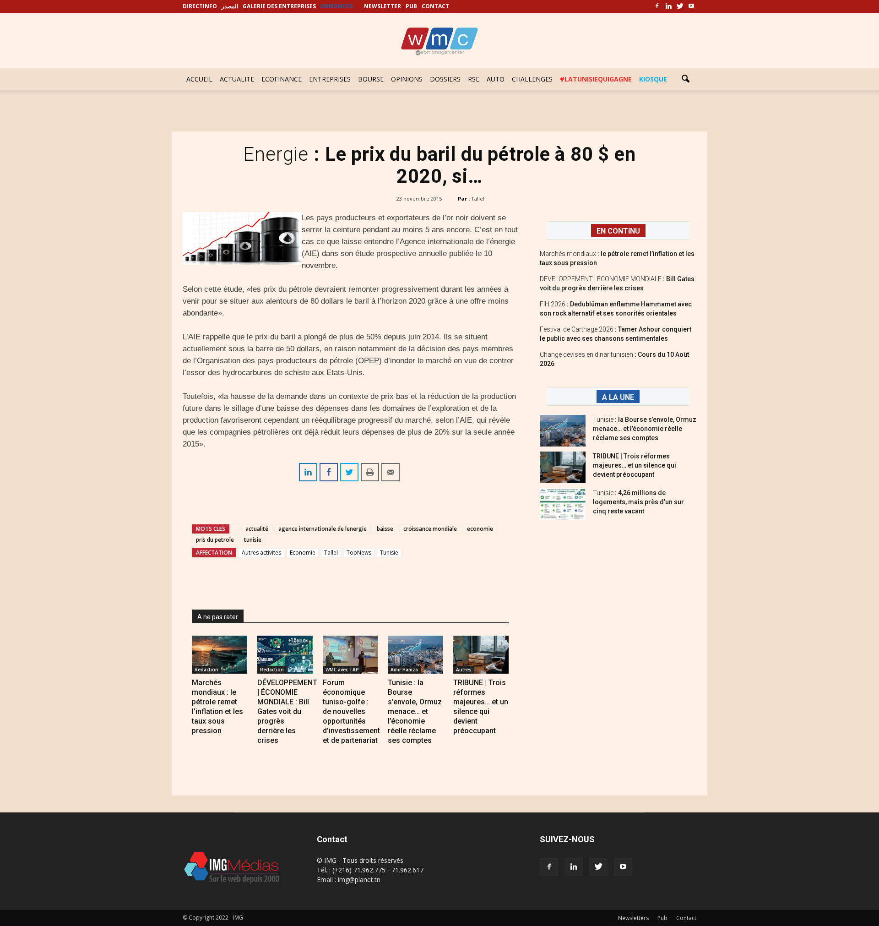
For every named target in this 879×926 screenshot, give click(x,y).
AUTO (496, 79)
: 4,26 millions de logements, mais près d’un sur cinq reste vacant (638, 502)
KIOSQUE (653, 79)
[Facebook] (657, 6)
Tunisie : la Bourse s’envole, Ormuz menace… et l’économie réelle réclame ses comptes (415, 711)
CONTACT (435, 6)
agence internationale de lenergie (322, 529)
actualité (256, 529)
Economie (302, 552)
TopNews (359, 552)
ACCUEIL (199, 79)
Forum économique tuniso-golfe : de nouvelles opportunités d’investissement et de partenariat (351, 711)
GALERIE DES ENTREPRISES (279, 6)
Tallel (477, 198)
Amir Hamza (404, 669)
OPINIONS (407, 79)
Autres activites (261, 552)
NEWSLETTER (382, 6)
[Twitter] (680, 6)
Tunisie (389, 552)
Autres (464, 669)
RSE (473, 79)
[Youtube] (691, 6)
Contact (686, 918)
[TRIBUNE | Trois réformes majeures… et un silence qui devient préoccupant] (481, 655)
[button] (685, 79)
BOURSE (371, 79)
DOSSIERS (445, 79)
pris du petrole (215, 540)
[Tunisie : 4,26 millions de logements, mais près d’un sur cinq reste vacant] (563, 504)
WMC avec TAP (342, 669)
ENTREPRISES (330, 79)
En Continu (618, 231)
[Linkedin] (668, 6)
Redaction (206, 669)
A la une (618, 397)
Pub (662, 918)
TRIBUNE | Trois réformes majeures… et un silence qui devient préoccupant (634, 465)
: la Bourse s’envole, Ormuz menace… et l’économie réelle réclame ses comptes (644, 428)
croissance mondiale (430, 529)
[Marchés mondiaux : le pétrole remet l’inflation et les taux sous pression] (219, 655)
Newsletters (633, 918)
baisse (385, 529)
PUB (411, 6)
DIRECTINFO (200, 6)
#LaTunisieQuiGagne (596, 79)
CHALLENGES (532, 79)
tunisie (252, 540)
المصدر (230, 6)
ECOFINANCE (281, 79)
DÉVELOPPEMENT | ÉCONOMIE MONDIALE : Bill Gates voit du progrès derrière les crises (287, 711)
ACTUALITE (237, 79)
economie (480, 529)
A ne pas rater (217, 617)
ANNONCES (336, 6)
